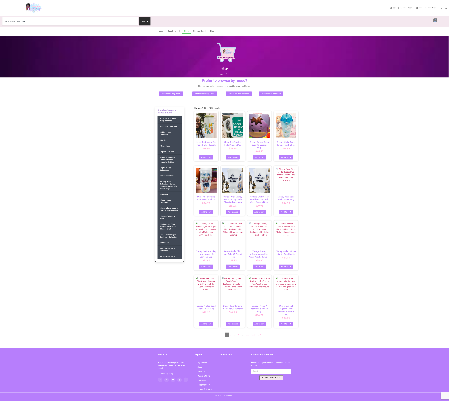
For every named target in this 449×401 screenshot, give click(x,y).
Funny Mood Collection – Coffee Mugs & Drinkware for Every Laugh (168, 185)
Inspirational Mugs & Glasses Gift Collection (169, 209)
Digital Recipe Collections (165, 169)
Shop (186, 31)
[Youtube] (173, 380)
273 (253, 335)
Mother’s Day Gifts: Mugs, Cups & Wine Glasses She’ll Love (168, 226)
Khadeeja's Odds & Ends (167, 217)
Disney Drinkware (167, 176)
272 (247, 335)
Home (160, 31)
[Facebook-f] (442, 8)
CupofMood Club (167, 152)
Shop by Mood (174, 31)
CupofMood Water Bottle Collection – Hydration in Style (168, 159)
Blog (212, 31)
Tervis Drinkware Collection (167, 249)
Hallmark (164, 194)
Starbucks (164, 243)
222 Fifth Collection (168, 126)
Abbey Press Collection (165, 133)
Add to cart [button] (206, 157)
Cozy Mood (165, 146)
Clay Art (163, 140)
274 (259, 335)
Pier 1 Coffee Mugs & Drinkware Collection (168, 236)
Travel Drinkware (167, 256)
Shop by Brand (199, 31)
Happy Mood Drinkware (165, 201)
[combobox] (70, 21)
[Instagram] (446, 8)
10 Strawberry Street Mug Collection (168, 119)
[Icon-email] (186, 380)
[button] (435, 20)
